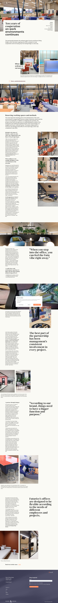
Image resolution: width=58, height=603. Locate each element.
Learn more (18, 302)
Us (39, 2)
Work (36, 2)
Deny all (29, 304)
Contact (49, 2)
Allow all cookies (37, 304)
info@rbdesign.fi (9, 582)
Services (29, 2)
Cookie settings (21, 304)
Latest (44, 2)
